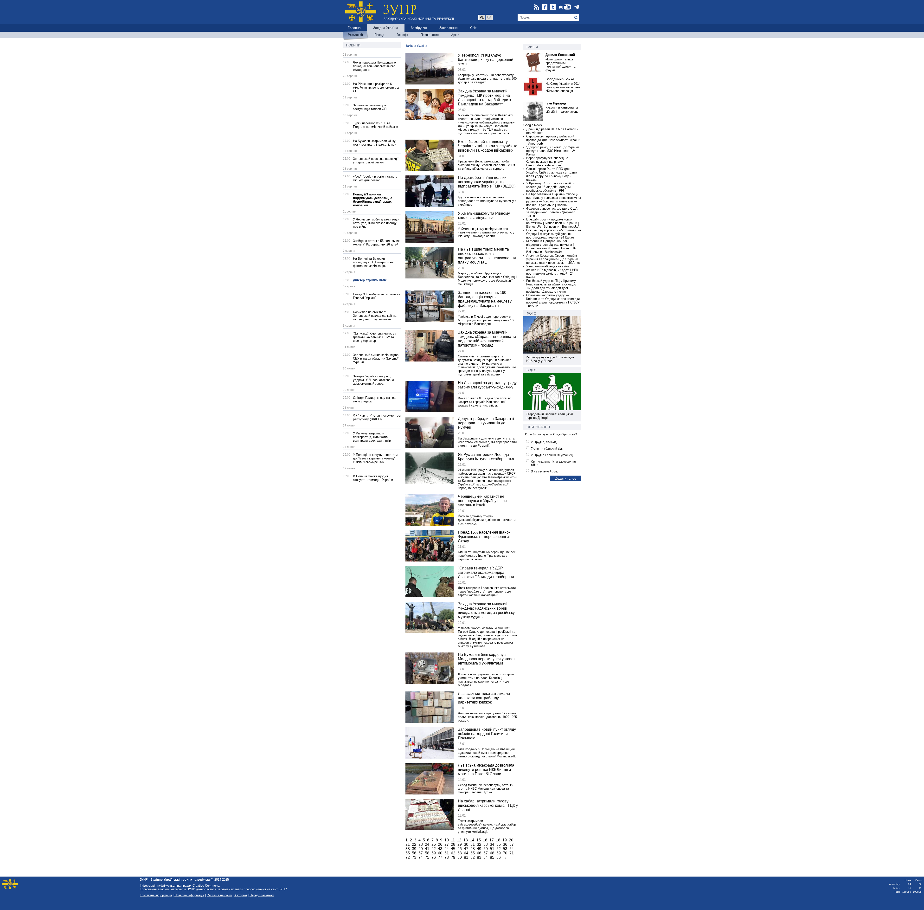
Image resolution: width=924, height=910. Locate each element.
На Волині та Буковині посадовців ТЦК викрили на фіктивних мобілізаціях (373, 262)
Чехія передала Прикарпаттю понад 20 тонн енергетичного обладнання (374, 66)
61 (446, 853)
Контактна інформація (156, 895)
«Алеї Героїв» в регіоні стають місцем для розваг (375, 178)
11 (453, 840)
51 (492, 849)
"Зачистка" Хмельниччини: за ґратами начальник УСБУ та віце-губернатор (374, 337)
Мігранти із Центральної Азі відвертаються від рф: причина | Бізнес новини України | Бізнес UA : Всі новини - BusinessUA (552, 246)
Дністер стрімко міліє (370, 280)
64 (466, 853)
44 (446, 849)
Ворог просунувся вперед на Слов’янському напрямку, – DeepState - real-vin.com (547, 161)
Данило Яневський (560, 55)
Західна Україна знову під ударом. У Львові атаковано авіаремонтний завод (373, 379)
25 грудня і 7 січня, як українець (552, 455)
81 (466, 857)
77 (440, 857)
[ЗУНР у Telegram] (576, 7)
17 (491, 840)
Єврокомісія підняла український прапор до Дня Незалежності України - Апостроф (553, 140)
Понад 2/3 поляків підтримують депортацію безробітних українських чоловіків (372, 200)
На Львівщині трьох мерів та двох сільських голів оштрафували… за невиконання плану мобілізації (487, 255)
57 (420, 853)
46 (459, 849)
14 (472, 840)
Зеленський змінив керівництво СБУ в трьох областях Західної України (375, 358)
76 (433, 857)
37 (511, 844)
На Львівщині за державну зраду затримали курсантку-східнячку (487, 385)
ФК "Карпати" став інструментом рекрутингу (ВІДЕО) (377, 417)
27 (446, 844)
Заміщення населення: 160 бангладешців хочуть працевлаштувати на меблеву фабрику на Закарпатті (485, 299)
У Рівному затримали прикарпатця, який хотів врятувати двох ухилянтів (372, 437)
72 (407, 857)
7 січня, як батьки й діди (547, 448)
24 (427, 844)
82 (472, 857)
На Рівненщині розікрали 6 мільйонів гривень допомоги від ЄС (376, 87)
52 (498, 849)
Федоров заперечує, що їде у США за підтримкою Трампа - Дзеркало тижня (552, 212)
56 (414, 853)
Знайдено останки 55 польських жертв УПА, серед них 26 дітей (376, 242)
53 (505, 849)
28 (453, 844)
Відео (531, 370)
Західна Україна (416, 45)
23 (420, 844)
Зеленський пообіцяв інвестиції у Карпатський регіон (375, 160)
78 (446, 857)
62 (453, 853)
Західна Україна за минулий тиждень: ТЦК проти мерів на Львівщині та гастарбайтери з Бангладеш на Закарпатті (484, 97)
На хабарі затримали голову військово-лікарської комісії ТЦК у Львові (488, 805)
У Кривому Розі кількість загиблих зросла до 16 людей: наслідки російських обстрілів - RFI (551, 186)
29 (459, 844)
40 (420, 849)
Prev (529, 394)
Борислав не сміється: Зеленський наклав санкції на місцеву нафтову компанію (374, 315)
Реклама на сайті (219, 895)
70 (505, 853)
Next (575, 394)
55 (407, 853)
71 (511, 853)
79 (453, 857)
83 (479, 857)
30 (466, 844)
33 (485, 844)
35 (498, 844)
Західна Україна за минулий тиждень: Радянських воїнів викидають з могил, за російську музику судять (486, 610)
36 (505, 844)
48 (472, 849)
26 (440, 844)
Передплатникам (262, 895)
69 (498, 853)
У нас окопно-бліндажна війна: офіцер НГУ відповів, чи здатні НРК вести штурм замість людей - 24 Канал (552, 272)
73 (414, 857)
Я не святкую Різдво (544, 471)
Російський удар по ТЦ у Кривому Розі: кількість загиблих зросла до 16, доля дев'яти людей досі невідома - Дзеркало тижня (551, 286)
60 (440, 853)
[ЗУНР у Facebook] (544, 7)
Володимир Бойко (559, 79)
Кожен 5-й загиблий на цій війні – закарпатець (561, 109)
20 (511, 840)
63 (459, 853)
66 (479, 853)
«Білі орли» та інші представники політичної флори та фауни (560, 65)
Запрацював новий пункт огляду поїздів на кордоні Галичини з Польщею (487, 733)
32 (479, 844)
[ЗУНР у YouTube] (564, 7)
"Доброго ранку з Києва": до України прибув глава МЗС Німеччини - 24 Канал (552, 150)
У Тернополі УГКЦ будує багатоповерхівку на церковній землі (485, 59)
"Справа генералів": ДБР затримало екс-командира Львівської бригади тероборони (486, 572)
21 (407, 844)
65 (472, 853)
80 (459, 857)
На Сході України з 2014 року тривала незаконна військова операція (562, 87)
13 (465, 840)
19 (504, 840)
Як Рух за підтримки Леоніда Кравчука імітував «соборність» (486, 456)
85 (492, 857)
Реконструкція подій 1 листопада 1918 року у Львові (550, 359)
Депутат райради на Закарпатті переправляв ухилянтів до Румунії (486, 423)
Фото (531, 313)
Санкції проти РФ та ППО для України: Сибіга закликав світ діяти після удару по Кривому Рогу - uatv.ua (551, 174)
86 (498, 857)
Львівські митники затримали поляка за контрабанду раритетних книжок (484, 697)
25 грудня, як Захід (544, 442)
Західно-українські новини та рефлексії (419, 19)
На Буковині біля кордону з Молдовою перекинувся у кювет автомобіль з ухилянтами (486, 658)
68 (492, 853)
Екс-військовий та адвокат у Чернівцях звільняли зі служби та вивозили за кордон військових (487, 146)
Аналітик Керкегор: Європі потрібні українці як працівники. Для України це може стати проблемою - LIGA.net (553, 259)
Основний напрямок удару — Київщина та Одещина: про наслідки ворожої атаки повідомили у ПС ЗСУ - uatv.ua (553, 300)
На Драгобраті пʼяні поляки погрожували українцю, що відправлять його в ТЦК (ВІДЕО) (486, 181)
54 (511, 849)
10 (446, 840)
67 (485, 853)
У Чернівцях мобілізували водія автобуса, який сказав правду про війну (376, 223)
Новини (353, 45)
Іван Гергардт (555, 103)
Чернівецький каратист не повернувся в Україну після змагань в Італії (482, 500)
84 (485, 857)
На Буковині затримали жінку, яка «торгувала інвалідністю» (374, 142)
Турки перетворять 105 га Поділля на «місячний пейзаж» (375, 125)
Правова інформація (189, 895)
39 (414, 849)
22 (414, 844)
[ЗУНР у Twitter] (553, 7)
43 (440, 849)
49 (479, 849)
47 (466, 849)
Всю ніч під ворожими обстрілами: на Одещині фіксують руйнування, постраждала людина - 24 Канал (553, 233)
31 (472, 844)
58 (427, 853)
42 (433, 849)
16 (485, 840)
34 (492, 844)
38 (407, 849)
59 (433, 853)
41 (427, 849)
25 (433, 844)
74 (420, 857)
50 (485, 849)
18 (498, 840)
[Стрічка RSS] (536, 7)
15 (478, 840)
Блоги (532, 47)
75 (427, 857)
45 (453, 849)
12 (459, 840)
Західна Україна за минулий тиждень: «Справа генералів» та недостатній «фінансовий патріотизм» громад (487, 338)
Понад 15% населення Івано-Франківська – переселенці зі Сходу (484, 536)
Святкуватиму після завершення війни (553, 463)
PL (482, 17)
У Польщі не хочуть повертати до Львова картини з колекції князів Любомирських (375, 458)
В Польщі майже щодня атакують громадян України (373, 478)
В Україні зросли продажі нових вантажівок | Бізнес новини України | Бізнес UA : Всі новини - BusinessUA (552, 223)
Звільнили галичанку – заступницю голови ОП (369, 107)
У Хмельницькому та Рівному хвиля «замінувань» (484, 215)
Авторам (240, 895)
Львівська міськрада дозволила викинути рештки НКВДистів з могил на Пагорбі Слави (486, 769)
